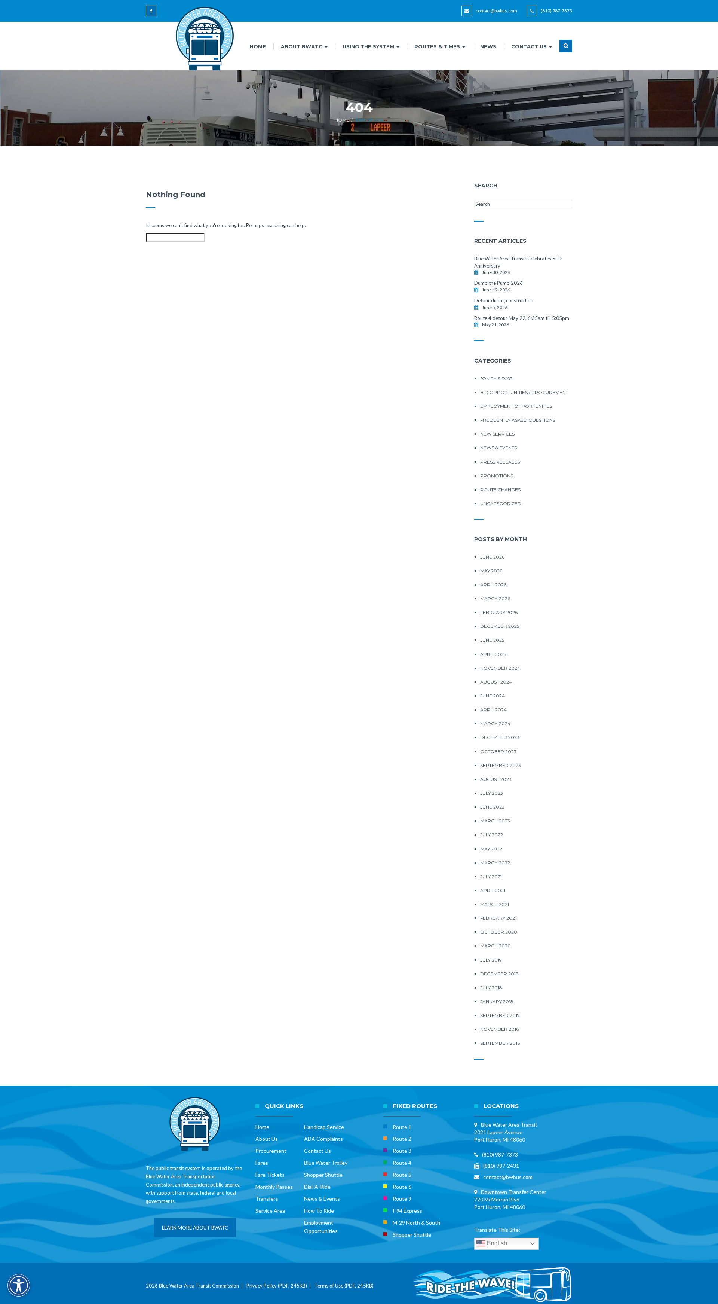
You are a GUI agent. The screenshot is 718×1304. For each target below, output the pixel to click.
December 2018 (499, 974)
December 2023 (499, 737)
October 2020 (498, 932)
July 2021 (491, 876)
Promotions (496, 476)
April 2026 (493, 584)
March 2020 (495, 946)
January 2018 (496, 1001)
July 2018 (491, 987)
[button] (565, 51)
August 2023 (496, 779)
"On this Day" (496, 378)
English (496, 1243)
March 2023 (495, 821)
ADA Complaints (323, 1139)
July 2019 (491, 960)
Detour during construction (503, 300)
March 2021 (494, 904)
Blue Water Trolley (325, 1163)
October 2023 (498, 751)
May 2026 (491, 571)
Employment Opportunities (516, 406)
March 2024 (495, 723)
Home (342, 120)
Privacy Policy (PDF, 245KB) (276, 1286)
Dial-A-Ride (317, 1187)
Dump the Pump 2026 (498, 283)
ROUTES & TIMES (437, 46)
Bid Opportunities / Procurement (524, 392)
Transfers (266, 1198)
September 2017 (500, 1015)
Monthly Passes (274, 1187)
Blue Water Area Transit (509, 1124)
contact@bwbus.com (496, 10)
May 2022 (491, 849)
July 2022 (491, 834)
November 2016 (499, 1029)
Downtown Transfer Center (513, 1192)
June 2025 (492, 640)
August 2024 (496, 682)
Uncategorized (500, 503)
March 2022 (495, 862)
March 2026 (495, 598)
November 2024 (500, 668)
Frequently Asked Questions (517, 420)
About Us (266, 1139)
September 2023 (500, 765)
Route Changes (500, 489)
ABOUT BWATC (302, 46)
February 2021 (498, 918)
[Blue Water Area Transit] (202, 38)
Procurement (270, 1151)
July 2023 (491, 793)
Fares (261, 1163)
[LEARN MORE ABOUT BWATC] (195, 1235)
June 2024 (492, 696)
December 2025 (499, 626)
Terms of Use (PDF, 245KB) (344, 1286)
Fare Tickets (270, 1175)
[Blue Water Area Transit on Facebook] (152, 14)
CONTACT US (529, 46)
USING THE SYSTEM (369, 46)
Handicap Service (324, 1127)
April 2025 (493, 654)
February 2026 (499, 612)
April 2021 (492, 890)
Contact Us (317, 1151)
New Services (497, 434)
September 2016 (500, 1043)
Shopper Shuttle (323, 1175)
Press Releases (500, 462)
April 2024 (493, 709)
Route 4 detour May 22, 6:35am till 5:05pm (521, 318)
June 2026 (492, 557)
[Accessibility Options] (18, 1285)
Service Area (270, 1210)
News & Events (498, 448)
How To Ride (319, 1210)
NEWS (488, 46)
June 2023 (492, 807)
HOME (258, 46)
